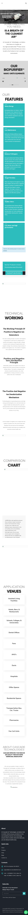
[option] (14, 79)
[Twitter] (5, 879)
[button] (26, 3)
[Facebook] (8, 879)
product (13, 267)
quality (21, 427)
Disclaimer (20, 910)
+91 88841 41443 (11, 875)
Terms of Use (5, 912)
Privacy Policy (13, 910)
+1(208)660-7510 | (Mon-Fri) (14, 873)
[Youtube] (12, 879)
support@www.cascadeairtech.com (12, 869)
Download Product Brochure (14, 273)
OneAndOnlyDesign (18, 912)
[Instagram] (15, 879)
